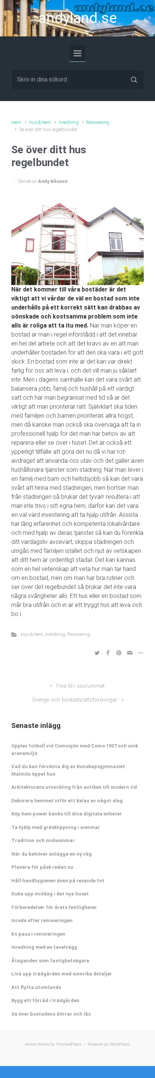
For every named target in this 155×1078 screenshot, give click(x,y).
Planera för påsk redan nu (42, 867)
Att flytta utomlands (36, 987)
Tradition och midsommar (43, 840)
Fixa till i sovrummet (80, 686)
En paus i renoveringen (38, 934)
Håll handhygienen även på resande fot (57, 880)
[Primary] (77, 53)
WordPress (119, 1044)
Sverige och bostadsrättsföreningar (74, 700)
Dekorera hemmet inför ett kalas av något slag (67, 800)
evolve (30, 1044)
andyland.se (77, 18)
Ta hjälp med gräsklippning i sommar (55, 827)
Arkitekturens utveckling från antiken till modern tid (74, 787)
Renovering (97, 122)
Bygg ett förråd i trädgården (45, 1000)
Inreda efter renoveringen (42, 920)
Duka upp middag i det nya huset (50, 894)
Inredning (69, 122)
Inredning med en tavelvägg (44, 947)
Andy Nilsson (52, 181)
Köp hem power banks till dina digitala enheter (66, 814)
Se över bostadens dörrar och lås (51, 1014)
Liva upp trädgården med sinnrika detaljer (61, 974)
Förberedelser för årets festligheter (54, 907)
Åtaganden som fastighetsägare (50, 960)
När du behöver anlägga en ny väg (51, 854)
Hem (16, 122)
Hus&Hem (40, 122)
